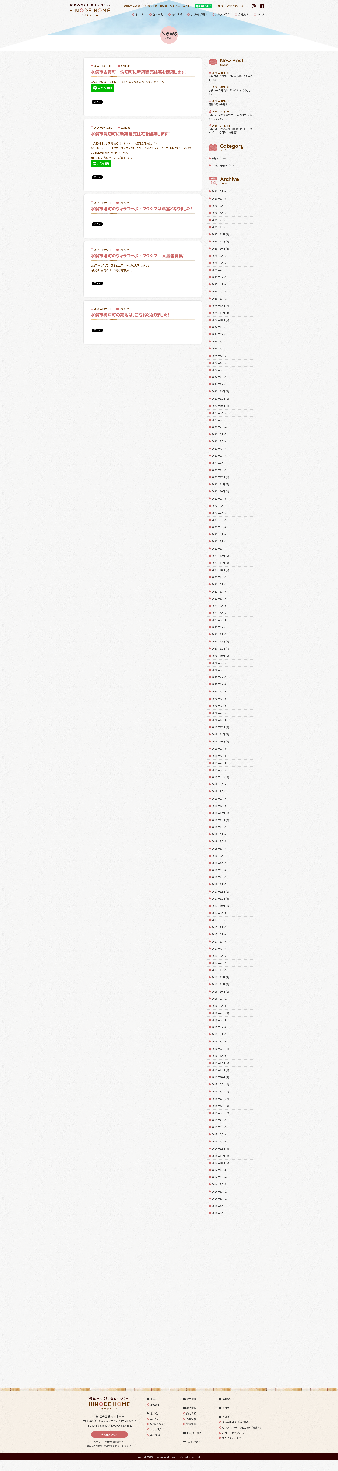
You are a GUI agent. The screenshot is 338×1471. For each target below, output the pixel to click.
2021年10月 (220, 570)
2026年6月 (219, 205)
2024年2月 (219, 377)
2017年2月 (219, 963)
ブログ (260, 14)
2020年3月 (219, 705)
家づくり (139, 14)
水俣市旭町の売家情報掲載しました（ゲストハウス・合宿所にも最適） (230, 129)
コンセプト (155, 1418)
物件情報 (177, 14)
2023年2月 (219, 463)
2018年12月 (220, 813)
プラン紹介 (156, 1429)
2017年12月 (221, 891)
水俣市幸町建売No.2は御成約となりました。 (230, 90)
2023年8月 (219, 420)
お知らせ (154, 1404)
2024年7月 (219, 341)
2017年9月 (219, 913)
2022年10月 (220, 491)
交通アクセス (110, 1434)
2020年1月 (219, 720)
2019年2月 (219, 798)
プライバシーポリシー (233, 1438)
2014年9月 (219, 1170)
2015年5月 (220, 1113)
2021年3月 (219, 620)
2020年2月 (219, 713)
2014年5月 (219, 1198)
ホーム (153, 1399)
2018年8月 (219, 834)
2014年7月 (219, 1184)
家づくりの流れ (158, 1424)
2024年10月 (220, 320)
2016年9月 (219, 998)
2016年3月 (219, 1041)
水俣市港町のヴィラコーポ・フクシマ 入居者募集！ (138, 256)
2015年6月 (220, 1105)
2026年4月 (219, 213)
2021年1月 (219, 634)
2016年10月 (220, 991)
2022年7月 (219, 513)
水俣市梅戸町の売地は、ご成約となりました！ (130, 315)
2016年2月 (220, 1048)
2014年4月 (219, 1206)
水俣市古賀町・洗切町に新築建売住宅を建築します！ (139, 72)
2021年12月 (220, 555)
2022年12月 (220, 477)
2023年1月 (219, 470)
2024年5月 (219, 355)
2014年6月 (219, 1191)
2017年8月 (219, 920)
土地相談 (155, 1434)
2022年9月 (219, 498)
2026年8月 (219, 191)
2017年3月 (219, 955)
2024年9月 (219, 327)
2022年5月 (219, 527)
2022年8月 (219, 506)
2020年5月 (219, 691)
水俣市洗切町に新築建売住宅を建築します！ (130, 134)
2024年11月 (220, 312)
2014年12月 (220, 1148)
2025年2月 (219, 291)
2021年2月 (219, 627)
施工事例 (158, 14)
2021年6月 (219, 598)
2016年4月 (219, 1034)
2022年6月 (219, 520)
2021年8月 (219, 584)
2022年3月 (219, 541)
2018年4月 (219, 863)
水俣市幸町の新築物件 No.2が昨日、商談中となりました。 (230, 115)
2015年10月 (220, 1077)
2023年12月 (220, 391)
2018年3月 (219, 870)
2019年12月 (220, 727)
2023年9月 (219, 413)
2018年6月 (219, 848)
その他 (225, 1417)
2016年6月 (219, 1020)
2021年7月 (219, 591)
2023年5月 (219, 441)
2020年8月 (219, 670)
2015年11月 (220, 1070)
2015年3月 (219, 1127)
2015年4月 (219, 1120)
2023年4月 (219, 448)
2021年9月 (219, 577)
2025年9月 (219, 255)
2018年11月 (220, 820)
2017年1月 (219, 970)
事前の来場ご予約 (133, 1320)
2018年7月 (219, 841)
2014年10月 (220, 1163)
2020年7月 (219, 677)
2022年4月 (219, 534)
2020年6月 (219, 684)
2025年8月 (219, 262)
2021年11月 (220, 563)
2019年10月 (220, 741)
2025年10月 (220, 248)
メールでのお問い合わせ (234, 6)
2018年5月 (219, 856)
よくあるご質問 (199, 14)
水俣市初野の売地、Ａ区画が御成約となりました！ (230, 76)
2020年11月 (220, 648)
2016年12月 (220, 977)
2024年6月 (219, 348)
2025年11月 (220, 241)
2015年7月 (220, 1098)
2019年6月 (219, 770)
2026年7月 (219, 198)
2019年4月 (219, 784)
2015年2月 (219, 1134)
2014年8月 (219, 1177)
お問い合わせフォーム (233, 1433)
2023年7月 (219, 427)
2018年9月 (219, 827)
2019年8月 (219, 755)
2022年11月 (220, 484)
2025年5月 (219, 277)
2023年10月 (220, 405)
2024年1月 (219, 384)
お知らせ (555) (219, 158)
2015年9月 (220, 1084)
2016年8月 (219, 1005)
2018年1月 (219, 884)
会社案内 (243, 14)
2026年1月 (219, 227)
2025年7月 (219, 270)
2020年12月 (220, 641)
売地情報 (191, 1413)
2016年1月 (219, 1055)
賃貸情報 (191, 1424)
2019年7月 (219, 763)
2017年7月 (219, 927)
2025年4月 (219, 284)
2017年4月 (219, 948)
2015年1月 (219, 1141)
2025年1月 (219, 298)
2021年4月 (219, 613)
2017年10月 (221, 906)
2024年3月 (219, 370)
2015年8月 (220, 1091)
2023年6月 (219, 434)
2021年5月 (219, 605)
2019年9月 (219, 748)
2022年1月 (219, 548)
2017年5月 (219, 941)
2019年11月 (220, 734)
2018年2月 (219, 877)
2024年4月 (219, 363)
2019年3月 (219, 791)
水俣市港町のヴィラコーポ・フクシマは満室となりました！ (142, 209)
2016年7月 (220, 1013)
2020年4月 (219, 698)
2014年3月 (219, 1213)
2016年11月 (220, 984)
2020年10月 (220, 655)
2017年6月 (219, 934)
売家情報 (191, 1418)
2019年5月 (220, 777)
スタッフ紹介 (222, 14)
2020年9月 (219, 663)
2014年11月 (220, 1156)
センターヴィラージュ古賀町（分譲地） (241, 1427)
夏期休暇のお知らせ (219, 102)
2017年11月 (220, 898)
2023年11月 (220, 398)
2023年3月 (219, 455)
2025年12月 (220, 234)
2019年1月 (219, 805)
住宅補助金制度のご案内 (235, 1422)
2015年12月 (220, 1063)
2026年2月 (219, 220)
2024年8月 (219, 334)
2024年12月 (220, 305)
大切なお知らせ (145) (223, 165)
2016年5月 (219, 1027)
